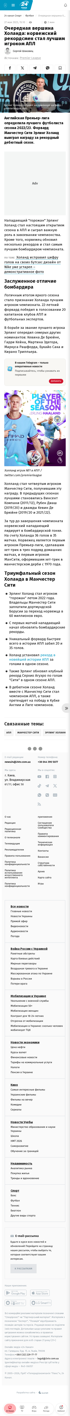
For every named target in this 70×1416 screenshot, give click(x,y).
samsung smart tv (41, 1303)
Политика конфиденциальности (17, 863)
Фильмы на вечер (21, 1099)
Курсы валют (19, 1052)
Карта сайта (45, 877)
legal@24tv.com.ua (48, 1358)
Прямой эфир (19, 921)
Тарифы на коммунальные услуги (31, 1062)
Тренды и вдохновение (25, 1178)
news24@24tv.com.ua (18, 761)
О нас (8, 817)
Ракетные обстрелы (23, 953)
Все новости (20, 906)
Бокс (13, 1195)
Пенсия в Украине (22, 1072)
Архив (41, 871)
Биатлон (16, 1210)
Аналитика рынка (21, 1168)
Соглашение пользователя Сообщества (46, 825)
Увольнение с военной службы (30, 1000)
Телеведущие (12, 844)
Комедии (16, 1104)
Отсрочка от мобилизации (27, 1021)
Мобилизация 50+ (21, 1005)
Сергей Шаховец (23, 51)
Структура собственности (46, 864)
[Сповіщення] (65, 5)
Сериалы (16, 1109)
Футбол (30, 16)
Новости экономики (25, 1042)
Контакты (43, 851)
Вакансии (43, 857)
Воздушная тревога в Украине (29, 968)
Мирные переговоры (23, 963)
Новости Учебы (22, 1122)
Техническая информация (45, 843)
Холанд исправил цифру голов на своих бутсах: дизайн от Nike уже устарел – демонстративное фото (32, 264)
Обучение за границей (24, 1151)
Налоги (15, 1067)
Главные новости (21, 911)
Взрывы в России (21, 978)
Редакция (10, 823)
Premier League (30, 58)
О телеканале (12, 837)
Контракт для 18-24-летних (27, 1016)
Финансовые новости (24, 1057)
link (39, 776)
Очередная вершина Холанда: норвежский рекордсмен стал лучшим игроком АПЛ (52, 16)
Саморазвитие (19, 1146)
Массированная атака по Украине (31, 973)
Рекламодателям (14, 850)
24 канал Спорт (13, 16)
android (16, 1293)
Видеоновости (19, 926)
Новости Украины (21, 916)
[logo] (24, 5)
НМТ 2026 (16, 1141)
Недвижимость (21, 1163)
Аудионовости (19, 931)
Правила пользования (17, 856)
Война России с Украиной (29, 949)
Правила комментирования (48, 835)
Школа (15, 1136)
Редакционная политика (13, 830)
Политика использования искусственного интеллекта (14, 874)
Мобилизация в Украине (28, 996)
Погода (15, 936)
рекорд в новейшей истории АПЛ (32, 657)
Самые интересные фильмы (28, 1089)
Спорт (15, 1190)
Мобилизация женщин (24, 1010)
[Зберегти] (60, 68)
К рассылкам (23, 1268)
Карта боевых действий (25, 958)
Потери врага (19, 983)
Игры (41, 884)
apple (41, 1293)
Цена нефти (18, 1047)
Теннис (15, 1205)
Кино (14, 1085)
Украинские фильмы (23, 1094)
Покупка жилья (20, 1173)
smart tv (16, 1303)
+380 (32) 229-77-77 (26, 1354)
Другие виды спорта (23, 1215)
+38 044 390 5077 (48, 761)
